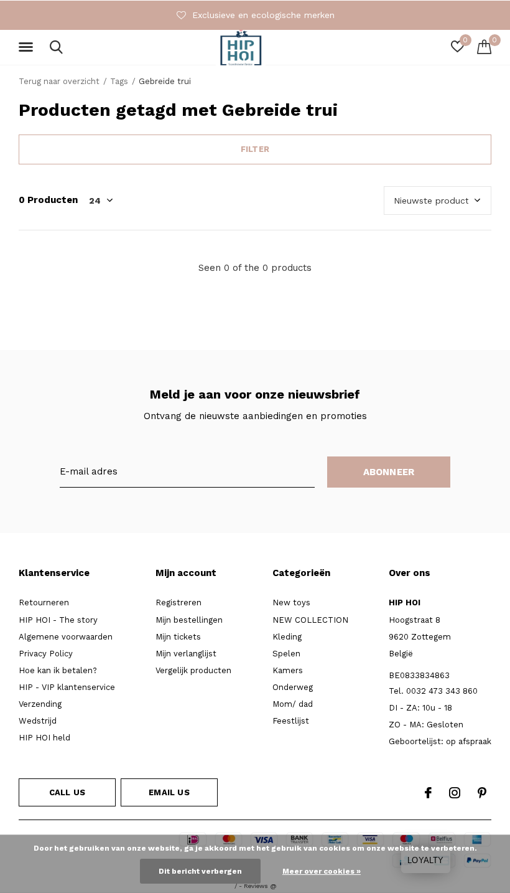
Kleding (287, 636)
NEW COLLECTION (310, 620)
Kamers (287, 670)
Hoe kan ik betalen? (58, 670)
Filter (255, 149)
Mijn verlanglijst (185, 653)
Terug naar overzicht (59, 81)
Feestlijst (290, 720)
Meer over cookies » (321, 871)
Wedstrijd (38, 720)
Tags (119, 81)
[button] (28, 47)
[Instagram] (454, 792)
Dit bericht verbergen (200, 871)
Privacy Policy (46, 653)
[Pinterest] (482, 792)
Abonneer (389, 472)
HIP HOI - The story (58, 620)
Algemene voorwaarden (66, 636)
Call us (67, 792)
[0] (484, 47)
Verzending (40, 704)
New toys (291, 602)
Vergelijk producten (193, 670)
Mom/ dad (292, 704)
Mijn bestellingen (189, 620)
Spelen (286, 653)
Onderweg (292, 687)
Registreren (178, 602)
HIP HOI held (44, 737)
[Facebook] (428, 792)
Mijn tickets (178, 636)
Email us (169, 792)
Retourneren (44, 602)
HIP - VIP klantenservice (67, 687)
